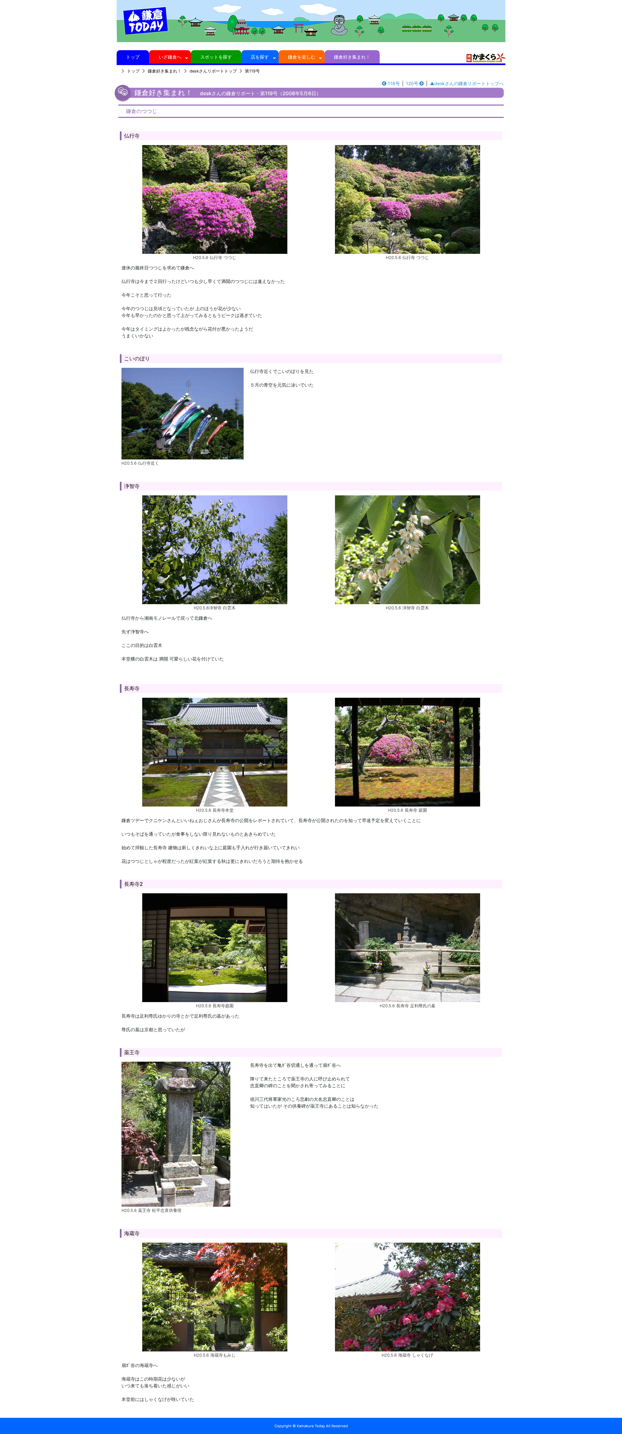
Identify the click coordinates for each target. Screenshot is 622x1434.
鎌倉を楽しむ (302, 57)
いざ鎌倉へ (170, 57)
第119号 (252, 71)
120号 (412, 83)
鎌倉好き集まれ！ (352, 57)
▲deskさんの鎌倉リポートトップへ (467, 83)
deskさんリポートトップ (213, 71)
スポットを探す (216, 57)
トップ (133, 57)
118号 (394, 83)
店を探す (259, 57)
